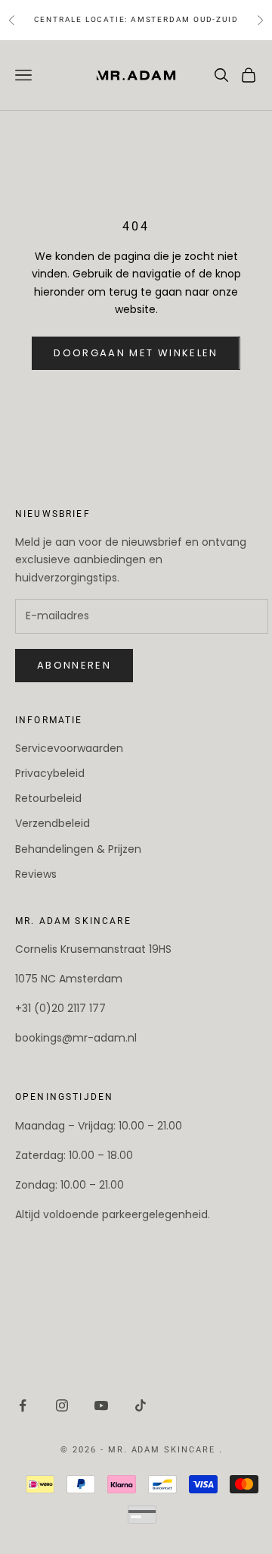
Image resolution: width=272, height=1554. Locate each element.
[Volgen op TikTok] (140, 1405)
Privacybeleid (50, 773)
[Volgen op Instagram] (62, 1405)
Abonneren (74, 665)
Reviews (36, 874)
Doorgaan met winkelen (136, 353)
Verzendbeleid (52, 823)
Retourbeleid (48, 798)
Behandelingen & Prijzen (78, 849)
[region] (211, 1493)
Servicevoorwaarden (69, 748)
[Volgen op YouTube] (101, 1405)
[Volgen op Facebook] (22, 1405)
